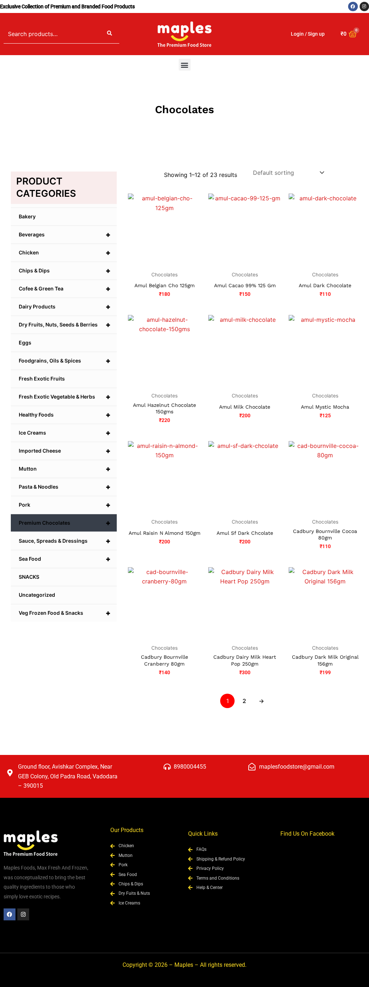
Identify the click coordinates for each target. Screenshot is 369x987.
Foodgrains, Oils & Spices (65, 360)
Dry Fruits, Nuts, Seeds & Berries (65, 324)
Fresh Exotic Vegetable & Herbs (65, 396)
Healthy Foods (65, 414)
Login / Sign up (308, 34)
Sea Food (65, 559)
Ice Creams (65, 432)
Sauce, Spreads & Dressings (65, 541)
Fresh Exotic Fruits (42, 378)
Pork (65, 505)
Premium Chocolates (65, 523)
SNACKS (29, 577)
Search (109, 34)
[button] (185, 65)
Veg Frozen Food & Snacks (65, 613)
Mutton (65, 468)
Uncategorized (37, 595)
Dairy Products (65, 306)
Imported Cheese (65, 450)
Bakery (27, 216)
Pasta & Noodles (65, 487)
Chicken (65, 252)
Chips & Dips (65, 270)
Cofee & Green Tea (65, 288)
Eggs (25, 342)
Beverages (65, 234)
